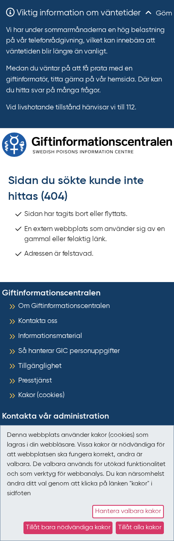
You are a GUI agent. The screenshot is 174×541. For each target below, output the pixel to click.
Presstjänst (35, 380)
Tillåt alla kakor (139, 527)
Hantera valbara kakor (128, 511)
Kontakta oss (37, 321)
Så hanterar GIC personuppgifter (69, 351)
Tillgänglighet (40, 366)
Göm (163, 13)
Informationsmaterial (50, 336)
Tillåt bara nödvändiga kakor (68, 527)
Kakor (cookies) (41, 395)
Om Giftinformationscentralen (64, 306)
